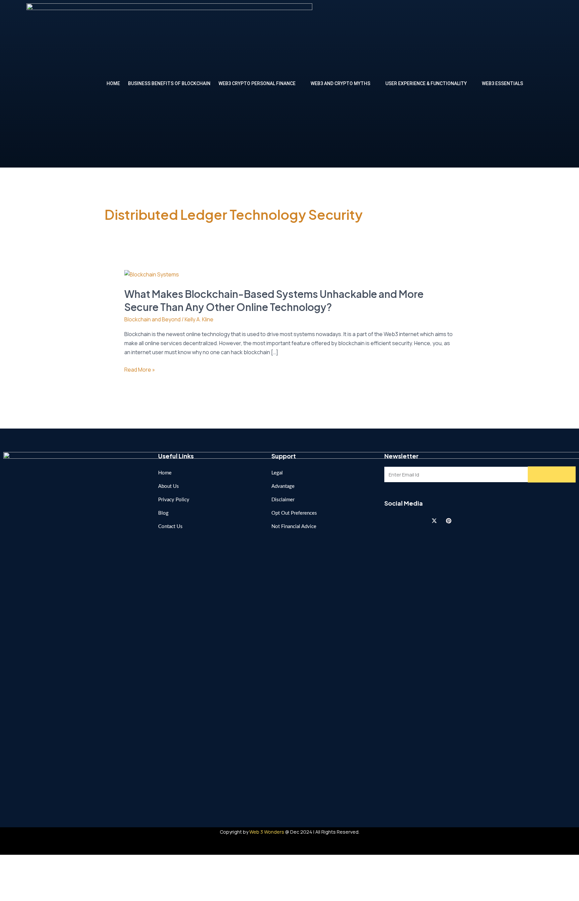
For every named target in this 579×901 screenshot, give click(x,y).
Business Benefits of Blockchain (169, 83)
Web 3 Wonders (266, 832)
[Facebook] (391, 520)
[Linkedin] (420, 520)
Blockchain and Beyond (152, 319)
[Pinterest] (449, 520)
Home (113, 83)
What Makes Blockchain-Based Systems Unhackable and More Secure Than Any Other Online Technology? (274, 300)
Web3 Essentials (502, 83)
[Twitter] (434, 520)
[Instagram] (405, 520)
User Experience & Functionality (426, 83)
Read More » (139, 369)
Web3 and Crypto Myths (340, 83)
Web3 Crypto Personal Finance (257, 83)
